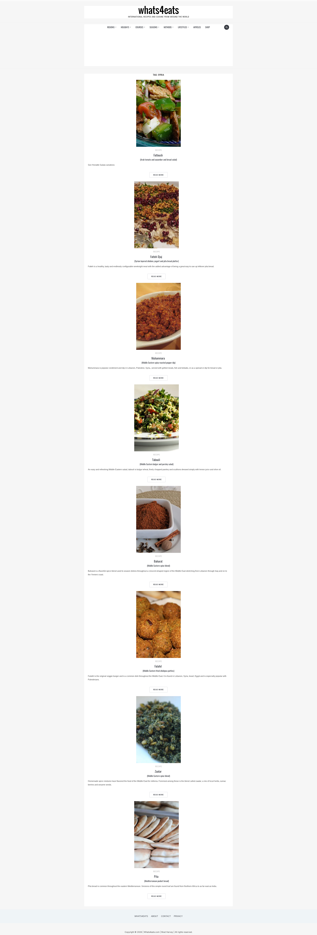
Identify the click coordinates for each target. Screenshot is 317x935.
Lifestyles (182, 27)
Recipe (158, 150)
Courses (139, 27)
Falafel (158, 668)
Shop (207, 27)
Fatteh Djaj (156, 258)
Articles (197, 27)
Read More (158, 175)
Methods (168, 27)
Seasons (153, 27)
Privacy (178, 916)
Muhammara (158, 360)
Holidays (125, 27)
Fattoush (158, 157)
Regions (111, 27)
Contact (166, 916)
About (154, 916)
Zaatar (158, 773)
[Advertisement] (158, 48)
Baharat (158, 563)
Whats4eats (141, 916)
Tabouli (156, 461)
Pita (156, 878)
